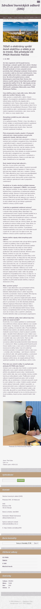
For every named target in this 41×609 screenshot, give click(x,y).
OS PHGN (5, 557)
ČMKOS (4, 560)
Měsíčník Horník (7, 566)
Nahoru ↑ (29, 603)
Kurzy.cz (17, 543)
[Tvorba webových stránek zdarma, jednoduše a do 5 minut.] (21, 601)
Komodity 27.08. (25, 543)
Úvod (4, 17)
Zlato (33, 543)
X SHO (4, 563)
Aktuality (10, 17)
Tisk (31, 601)
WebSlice (26, 601)
